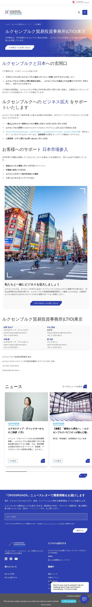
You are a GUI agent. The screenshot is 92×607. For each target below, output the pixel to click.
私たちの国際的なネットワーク (22, 24)
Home (7, 24)
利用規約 (62, 523)
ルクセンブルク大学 (72, 132)
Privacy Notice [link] (46, 605)
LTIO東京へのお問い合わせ (20, 47)
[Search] (79, 12)
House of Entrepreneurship (17, 132)
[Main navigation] (84, 12)
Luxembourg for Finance (52, 132)
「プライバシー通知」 (37, 508)
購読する (80, 530)
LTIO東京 (13, 461)
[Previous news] (81, 476)
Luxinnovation (35, 132)
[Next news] (85, 476)
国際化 (50, 556)
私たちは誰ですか (11, 577)
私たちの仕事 (9, 574)
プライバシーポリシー (50, 523)
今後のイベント (53, 577)
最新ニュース (52, 574)
